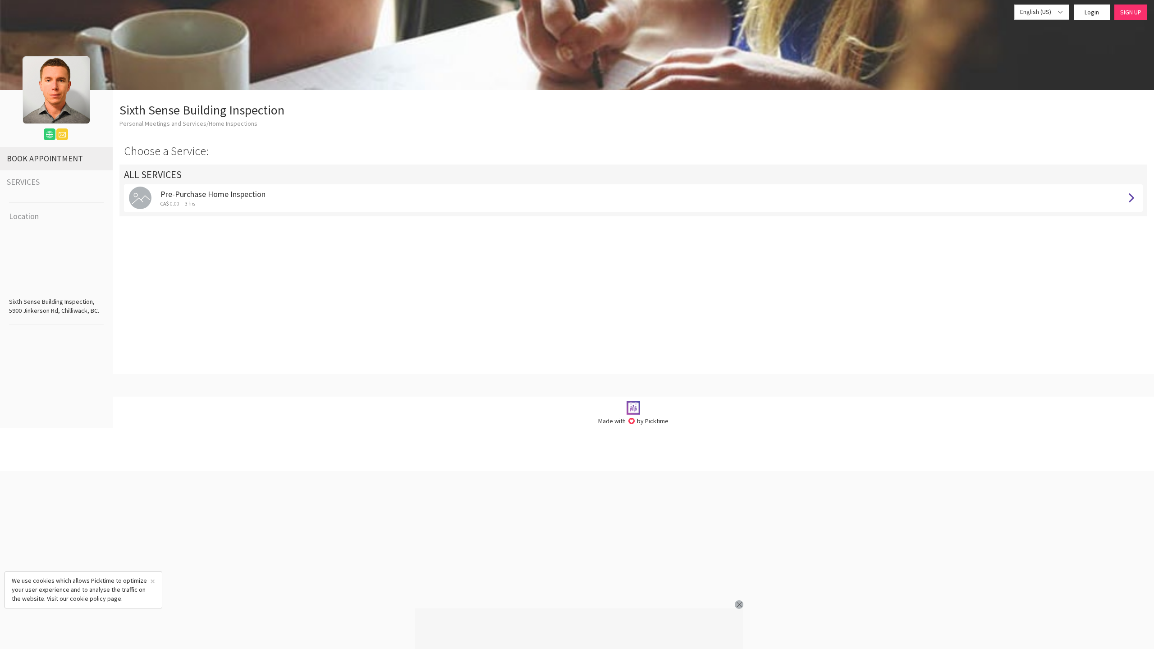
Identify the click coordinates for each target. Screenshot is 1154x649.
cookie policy (88, 598)
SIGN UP (1130, 12)
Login (1092, 12)
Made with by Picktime (633, 421)
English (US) (1036, 12)
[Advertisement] (579, 628)
